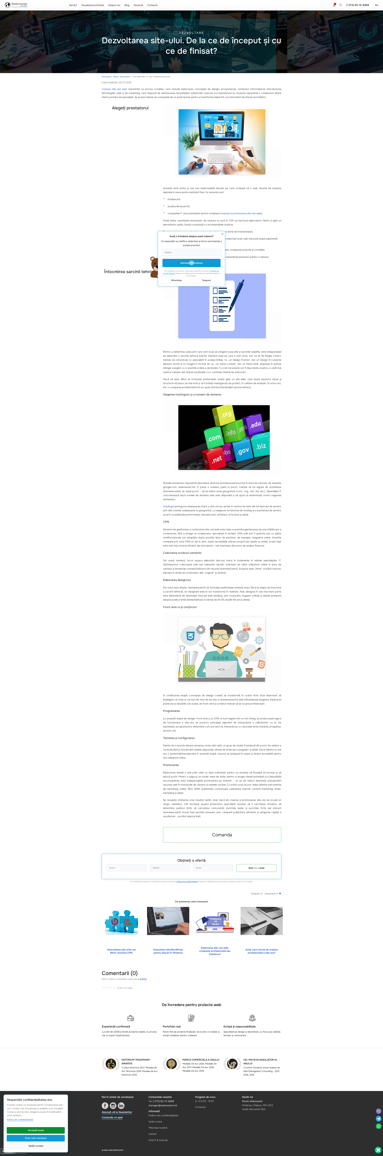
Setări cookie (155, 1121)
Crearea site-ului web (114, 89)
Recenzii (138, 5)
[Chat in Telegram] (379, 1119)
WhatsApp (176, 280)
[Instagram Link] (113, 1105)
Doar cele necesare (36, 1138)
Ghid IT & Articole (158, 1140)
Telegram (206, 280)
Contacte (152, 5)
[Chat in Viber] (379, 1111)
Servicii (73, 5)
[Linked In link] (121, 1105)
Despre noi (114, 5)
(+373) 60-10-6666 (357, 5)
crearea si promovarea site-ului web (241, 213)
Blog (126, 5)
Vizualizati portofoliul (92, 5)
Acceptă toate (36, 1130)
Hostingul (168, 506)
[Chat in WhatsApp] (379, 1126)
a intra (143, 978)
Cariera (152, 1133)
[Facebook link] (105, 1105)
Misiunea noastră (158, 1127)
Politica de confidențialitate (187, 882)
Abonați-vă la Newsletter (117, 1112)
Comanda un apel (112, 1117)
